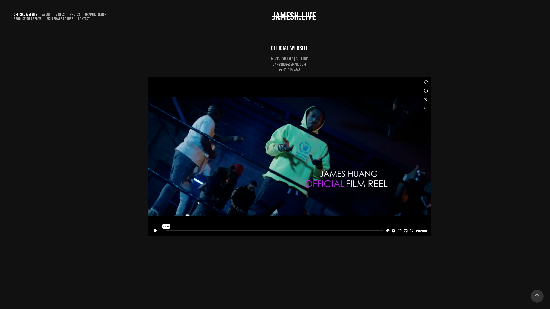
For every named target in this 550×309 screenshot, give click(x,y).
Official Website (25, 14)
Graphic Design (96, 14)
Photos (75, 14)
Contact (84, 19)
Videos (60, 14)
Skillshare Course (60, 19)
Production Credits (27, 19)
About (46, 14)
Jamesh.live (294, 16)
